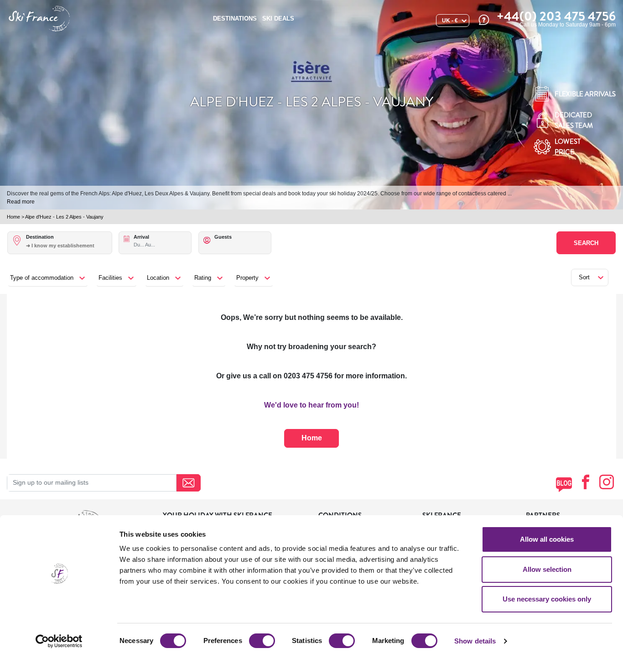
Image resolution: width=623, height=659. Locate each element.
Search (586, 243)
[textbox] (68, 245)
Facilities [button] (110, 277)
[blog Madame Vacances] (564, 484)
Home (13, 217)
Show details (475, 641)
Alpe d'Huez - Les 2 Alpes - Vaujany (64, 217)
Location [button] (158, 277)
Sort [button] (584, 277)
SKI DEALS (278, 18)
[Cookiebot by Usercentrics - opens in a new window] (59, 641)
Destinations (235, 18)
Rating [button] (202, 277)
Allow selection (547, 569)
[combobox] (68, 250)
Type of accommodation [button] (41, 277)
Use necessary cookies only (547, 599)
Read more (21, 202)
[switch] (262, 640)
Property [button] (247, 277)
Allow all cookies (547, 539)
